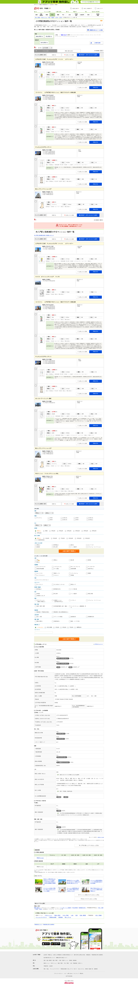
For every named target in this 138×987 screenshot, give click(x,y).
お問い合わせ (70, 973)
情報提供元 (88, 954)
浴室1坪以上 (91, 568)
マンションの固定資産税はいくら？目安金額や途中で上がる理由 (96, 882)
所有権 (38, 593)
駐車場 (70, 960)
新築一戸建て (58, 915)
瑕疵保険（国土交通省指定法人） (61, 612)
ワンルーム (39, 517)
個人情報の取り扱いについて (49, 957)
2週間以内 (78, 627)
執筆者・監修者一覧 (89, 968)
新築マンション (47, 963)
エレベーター (91, 544)
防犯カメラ (73, 584)
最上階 (72, 560)
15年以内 (77, 530)
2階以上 (38, 544)
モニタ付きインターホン (59, 584)
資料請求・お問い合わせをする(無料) (88, 54)
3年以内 (53, 530)
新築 (46, 530)
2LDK (36, 909)
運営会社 (81, 973)
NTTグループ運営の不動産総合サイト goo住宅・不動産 (45, 4)
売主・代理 (39, 616)
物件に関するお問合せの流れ (79, 954)
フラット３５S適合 (58, 616)
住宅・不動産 (99, 915)
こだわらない (40, 627)
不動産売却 (46, 966)
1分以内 (47, 538)
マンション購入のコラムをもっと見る (89, 894)
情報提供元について (38, 924)
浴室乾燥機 (73, 568)
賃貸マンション (65, 960)
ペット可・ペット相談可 (65, 907)
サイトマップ (76, 973)
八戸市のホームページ (98, 644)
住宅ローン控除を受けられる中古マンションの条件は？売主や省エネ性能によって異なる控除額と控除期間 (49, 881)
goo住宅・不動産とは (48, 954)
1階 (37, 560)
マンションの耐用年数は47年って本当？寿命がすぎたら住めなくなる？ (73, 890)
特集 (44, 968)
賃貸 (77, 915)
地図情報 (95, 968)
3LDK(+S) (65, 519)
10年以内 (69, 530)
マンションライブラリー (41, 917)
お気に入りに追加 (70, 54)
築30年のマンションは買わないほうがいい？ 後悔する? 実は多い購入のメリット (73, 882)
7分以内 (63, 538)
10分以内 (71, 538)
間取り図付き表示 (69, 51)
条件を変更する (44, 42)
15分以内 (79, 538)
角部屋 (38, 546)
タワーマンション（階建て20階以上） (41, 601)
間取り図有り (40, 621)
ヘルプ (65, 973)
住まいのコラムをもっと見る (89, 898)
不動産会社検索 (52, 917)
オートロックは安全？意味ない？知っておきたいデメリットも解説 (49, 890)
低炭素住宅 (73, 616)
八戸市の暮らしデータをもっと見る (89, 845)
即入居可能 (75, 907)
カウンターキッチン (41, 566)
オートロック (40, 584)
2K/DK (77, 517)
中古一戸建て (66, 915)
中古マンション (48, 915)
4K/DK (77, 519)
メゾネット (73, 600)
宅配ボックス (57, 573)
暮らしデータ (68, 917)
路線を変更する (39, 36)
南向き (72, 544)
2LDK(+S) (91, 517)
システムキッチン (58, 566)
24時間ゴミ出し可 (41, 595)
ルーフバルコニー (41, 575)
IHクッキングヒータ (75, 566)
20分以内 (87, 538)
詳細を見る (95, 87)
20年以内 (86, 530)
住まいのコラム (81, 968)
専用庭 (72, 575)
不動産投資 (75, 963)
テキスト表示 (46, 51)
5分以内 (55, 538)
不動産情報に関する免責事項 (48, 924)
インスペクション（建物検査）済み (78, 607)
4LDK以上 (91, 519)
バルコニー (56, 575)
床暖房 (89, 573)
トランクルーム (74, 573)
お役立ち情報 (36, 968)
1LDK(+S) (65, 517)
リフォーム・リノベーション (94, 546)
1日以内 (57, 627)
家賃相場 (61, 917)
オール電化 (56, 568)
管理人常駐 (90, 593)
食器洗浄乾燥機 (40, 568)
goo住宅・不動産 (36, 954)
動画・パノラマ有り (75, 621)
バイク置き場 (74, 589)
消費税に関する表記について (61, 957)
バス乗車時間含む (41, 540)
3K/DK (51, 519)
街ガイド (75, 968)
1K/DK (51, 517)
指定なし (39, 530)
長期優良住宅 (91, 616)
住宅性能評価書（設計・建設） (61, 606)
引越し (47, 968)
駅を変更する (49, 36)
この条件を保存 (97, 42)
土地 (72, 915)
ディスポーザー (91, 566)
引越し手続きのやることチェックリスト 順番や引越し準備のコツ (96, 890)
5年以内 (61, 530)
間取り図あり (37, 907)
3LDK (40, 909)
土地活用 (50, 966)
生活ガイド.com (101, 837)
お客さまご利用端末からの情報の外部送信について (63, 954)
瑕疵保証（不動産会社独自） (43, 612)
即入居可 (56, 546)
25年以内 (94, 530)
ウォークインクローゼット (43, 579)
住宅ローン (80, 963)
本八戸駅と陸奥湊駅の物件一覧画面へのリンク (44, 235)
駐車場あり (56, 544)
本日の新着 (49, 627)
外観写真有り (57, 621)
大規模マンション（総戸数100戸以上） (59, 601)
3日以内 (64, 627)
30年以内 (39, 532)
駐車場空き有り (57, 589)
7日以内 (71, 627)
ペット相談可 (74, 546)
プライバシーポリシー (58, 973)
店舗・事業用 (83, 915)
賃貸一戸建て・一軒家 (57, 960)
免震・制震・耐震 (41, 606)
